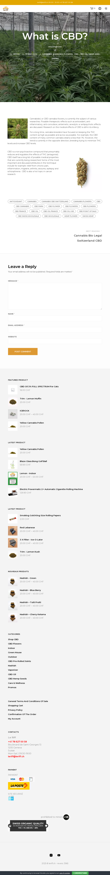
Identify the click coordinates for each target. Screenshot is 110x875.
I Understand (80, 873)
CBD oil (84, 54)
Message (13, 281)
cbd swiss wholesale (28, 216)
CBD (98, 201)
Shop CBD (13, 639)
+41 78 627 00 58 (17, 741)
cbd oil (34, 211)
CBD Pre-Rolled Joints (19, 661)
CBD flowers (14, 643)
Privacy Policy (15, 710)
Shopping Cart (15, 705)
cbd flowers (71, 206)
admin (16, 54)
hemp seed (94, 54)
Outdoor (12, 657)
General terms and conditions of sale (28, 701)
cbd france (20, 211)
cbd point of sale (87, 211)
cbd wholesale (51, 216)
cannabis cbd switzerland (55, 201)
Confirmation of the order (22, 714)
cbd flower (54, 206)
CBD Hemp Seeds (17, 678)
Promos (12, 687)
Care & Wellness (16, 683)
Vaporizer (13, 670)
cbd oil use (68, 211)
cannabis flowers (82, 201)
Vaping (55, 58)
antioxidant (16, 201)
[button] (92, 8)
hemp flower (70, 216)
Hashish (12, 665)
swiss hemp (88, 216)
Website (12, 337)
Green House (15, 652)
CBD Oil (12, 674)
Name (11, 314)
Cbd (76, 54)
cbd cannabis (22, 206)
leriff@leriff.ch (42, 2)
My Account (14, 718)
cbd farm (38, 206)
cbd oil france (50, 211)
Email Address (16, 325)
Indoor (11, 648)
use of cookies (64, 873)
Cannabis (47, 54)
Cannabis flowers (63, 54)
